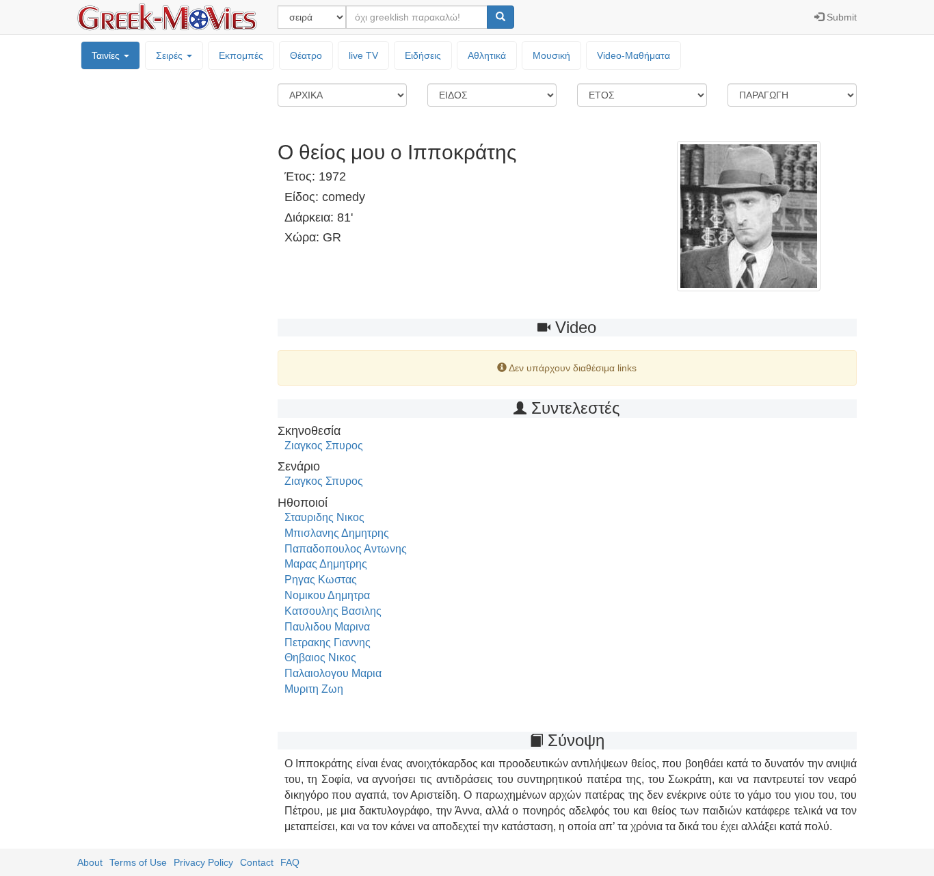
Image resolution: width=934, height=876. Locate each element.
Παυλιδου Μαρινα (327, 627)
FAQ (289, 862)
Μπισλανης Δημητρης (336, 533)
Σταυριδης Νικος (324, 517)
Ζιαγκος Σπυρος (323, 445)
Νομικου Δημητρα (327, 595)
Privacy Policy (203, 862)
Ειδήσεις (423, 55)
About (90, 862)
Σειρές (170, 55)
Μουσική (551, 55)
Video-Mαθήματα (633, 55)
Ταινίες (107, 55)
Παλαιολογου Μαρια (333, 673)
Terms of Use (138, 862)
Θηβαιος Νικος (320, 657)
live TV (363, 55)
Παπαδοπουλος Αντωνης (345, 549)
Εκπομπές (241, 55)
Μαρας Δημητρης (325, 564)
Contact (256, 862)
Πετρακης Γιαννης (327, 642)
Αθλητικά (487, 55)
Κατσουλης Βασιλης (333, 611)
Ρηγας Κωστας (320, 579)
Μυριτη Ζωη (313, 689)
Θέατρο (306, 55)
